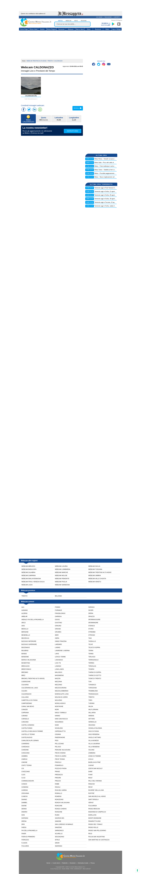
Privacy (93, 863)
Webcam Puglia (61, 581)
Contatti (117, 17)
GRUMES (58, 632)
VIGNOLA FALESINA (95, 728)
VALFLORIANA (93, 709)
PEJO (90, 833)
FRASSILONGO (60, 613)
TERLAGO (91, 657)
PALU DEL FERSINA (95, 781)
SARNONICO (59, 830)
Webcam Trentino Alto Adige (99, 572)
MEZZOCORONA (60, 688)
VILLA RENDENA (94, 747)
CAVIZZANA (25, 753)
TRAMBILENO (93, 691)
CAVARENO (25, 743)
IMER (57, 635)
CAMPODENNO (26, 703)
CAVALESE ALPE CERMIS (30, 740)
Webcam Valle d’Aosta (97, 578)
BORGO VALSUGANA (28, 660)
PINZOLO (58, 762)
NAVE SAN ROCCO (61, 719)
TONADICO (92, 684)
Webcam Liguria (61, 566)
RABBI (57, 784)
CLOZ (23, 778)
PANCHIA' (91, 784)
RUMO (57, 815)
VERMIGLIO (92, 722)
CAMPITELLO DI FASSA (29, 700)
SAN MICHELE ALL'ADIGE (97, 796)
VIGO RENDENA (93, 734)
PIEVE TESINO (60, 759)
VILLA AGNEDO (93, 740)
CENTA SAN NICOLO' (95, 768)
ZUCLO (90, 759)
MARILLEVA (92, 815)
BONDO (24, 653)
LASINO (57, 647)
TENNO (90, 653)
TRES (90, 700)
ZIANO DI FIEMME (94, 756)
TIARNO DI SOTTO (94, 675)
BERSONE (24, 632)
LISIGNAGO (59, 660)
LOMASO (58, 666)
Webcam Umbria (94, 575)
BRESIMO (24, 672)
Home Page (24, 29)
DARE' (90, 771)
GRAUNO (58, 626)
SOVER (90, 610)
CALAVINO (25, 684)
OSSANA (58, 734)
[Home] (35, 26)
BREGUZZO (25, 666)
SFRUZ (57, 840)
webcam (68, 20)
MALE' (90, 778)
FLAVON (24, 843)
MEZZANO (58, 684)
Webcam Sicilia (94, 566)
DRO (23, 824)
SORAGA (91, 607)
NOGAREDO (59, 722)
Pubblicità (65, 863)
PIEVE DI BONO (60, 753)
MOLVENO (58, 700)
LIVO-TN (58, 663)
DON (23, 815)
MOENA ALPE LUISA (62, 694)
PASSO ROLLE (93, 827)
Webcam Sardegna (62, 585)
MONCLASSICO (60, 703)
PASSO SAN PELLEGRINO (97, 830)
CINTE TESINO (26, 765)
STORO (91, 629)
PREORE (58, 778)
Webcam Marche (61, 572)
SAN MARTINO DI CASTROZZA (98, 840)
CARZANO (24, 722)
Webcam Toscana (95, 569)
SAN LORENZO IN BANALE (64, 824)
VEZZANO (91, 725)
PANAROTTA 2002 (94, 821)
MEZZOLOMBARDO (61, 691)
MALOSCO (58, 672)
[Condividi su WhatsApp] (40, 109)
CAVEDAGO (25, 747)
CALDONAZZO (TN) (31, 96)
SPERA (90, 613)
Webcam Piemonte (62, 578)
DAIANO (24, 799)
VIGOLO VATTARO (94, 737)
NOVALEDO (59, 728)
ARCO (23, 622)
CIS (22, 768)
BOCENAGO (25, 647)
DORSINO (24, 818)
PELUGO (58, 747)
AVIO (23, 626)
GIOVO (57, 619)
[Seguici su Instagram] (104, 64)
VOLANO (91, 750)
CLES (23, 774)
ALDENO (24, 613)
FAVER (23, 833)
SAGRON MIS (59, 818)
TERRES (91, 663)
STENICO (91, 626)
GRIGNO (58, 629)
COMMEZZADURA (27, 781)
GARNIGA (58, 616)
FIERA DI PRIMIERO (28, 836)
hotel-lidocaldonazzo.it (31, 99)
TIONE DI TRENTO (94, 678)
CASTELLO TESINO (28, 734)
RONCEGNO (59, 799)
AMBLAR (24, 616)
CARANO (24, 716)
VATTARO (91, 719)
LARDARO (58, 644)
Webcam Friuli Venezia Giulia (32, 581)
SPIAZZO (91, 616)
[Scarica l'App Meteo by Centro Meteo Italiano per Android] (113, 24)
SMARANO (58, 846)
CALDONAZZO (26, 694)
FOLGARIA (25, 846)
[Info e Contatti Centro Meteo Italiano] (109, 64)
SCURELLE (58, 833)
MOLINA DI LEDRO (61, 697)
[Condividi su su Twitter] (29, 109)
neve (76, 20)
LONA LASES (59, 669)
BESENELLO (25, 635)
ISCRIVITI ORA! (72, 131)
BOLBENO (24, 650)
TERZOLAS (92, 666)
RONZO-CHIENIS (60, 809)
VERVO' (91, 802)
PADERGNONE (60, 737)
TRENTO (91, 697)
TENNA (90, 650)
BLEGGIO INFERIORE (28, 641)
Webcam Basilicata (28, 569)
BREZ (23, 675)
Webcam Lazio (27, 585)
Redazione (108, 17)
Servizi (48, 863)
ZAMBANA (91, 753)
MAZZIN (57, 678)
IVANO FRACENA (60, 641)
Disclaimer (73, 863)
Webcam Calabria (28, 572)
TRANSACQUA (93, 694)
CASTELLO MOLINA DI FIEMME (32, 731)
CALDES (24, 691)
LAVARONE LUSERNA (62, 650)
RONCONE (58, 805)
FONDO (57, 607)
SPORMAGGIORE (94, 619)
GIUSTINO (58, 622)
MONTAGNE (59, 706)
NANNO (57, 716)
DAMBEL (24, 802)
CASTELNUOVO (26, 737)
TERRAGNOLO (93, 660)
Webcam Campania (28, 575)
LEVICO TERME (60, 657)
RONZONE (58, 812)
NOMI (57, 725)
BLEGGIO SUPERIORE (29, 644)
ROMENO (58, 796)
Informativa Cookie (83, 863)
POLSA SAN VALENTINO (96, 836)
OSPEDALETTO (60, 731)
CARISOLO (25, 719)
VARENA (91, 716)
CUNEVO (24, 796)
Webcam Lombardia (62, 569)
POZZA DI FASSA (60, 768)
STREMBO (91, 632)
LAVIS (57, 653)
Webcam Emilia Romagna (31, 578)
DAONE (24, 805)
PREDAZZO (59, 774)
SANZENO (58, 827)
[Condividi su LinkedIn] (34, 109)
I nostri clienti (56, 863)
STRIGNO (91, 635)
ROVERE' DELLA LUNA (96, 790)
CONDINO (24, 787)
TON (89, 681)
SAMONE (58, 821)
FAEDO (23, 827)
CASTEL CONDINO (27, 725)
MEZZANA (58, 681)
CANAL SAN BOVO (27, 706)
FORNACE (58, 610)
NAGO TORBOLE (60, 712)
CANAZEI (24, 709)
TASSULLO (92, 641)
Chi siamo (99, 17)
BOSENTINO (25, 663)
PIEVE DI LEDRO (60, 756)
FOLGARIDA (92, 805)
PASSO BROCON (94, 809)
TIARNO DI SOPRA (94, 672)
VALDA (90, 706)
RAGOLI (57, 787)
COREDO (24, 790)
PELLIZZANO (59, 743)
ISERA (57, 638)
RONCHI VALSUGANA (62, 802)
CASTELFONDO (26, 728)
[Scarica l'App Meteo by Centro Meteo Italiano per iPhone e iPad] (119, 24)
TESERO (91, 669)
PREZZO (58, 781)
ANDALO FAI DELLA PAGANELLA (32, 619)
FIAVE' (90, 774)
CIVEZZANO (25, 771)
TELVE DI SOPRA (94, 647)
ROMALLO (58, 793)
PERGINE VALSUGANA (62, 750)
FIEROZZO (25, 840)
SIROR (57, 843)
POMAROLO (59, 765)
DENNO (24, 809)
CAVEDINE (25, 750)
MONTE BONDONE (94, 818)
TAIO (90, 638)
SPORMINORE (93, 622)
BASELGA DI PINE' (94, 762)
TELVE (90, 644)
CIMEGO (24, 759)
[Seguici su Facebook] (94, 64)
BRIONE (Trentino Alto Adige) (33, 678)
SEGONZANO (59, 836)
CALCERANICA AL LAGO (29, 688)
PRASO (57, 771)
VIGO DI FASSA (93, 731)
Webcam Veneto (94, 581)
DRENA (23, 821)
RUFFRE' (91, 793)
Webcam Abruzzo (28, 566)
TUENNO (91, 703)
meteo (60, 20)
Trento (24, 596)
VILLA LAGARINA (94, 743)
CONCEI (24, 784)
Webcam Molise (61, 575)
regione (83, 20)
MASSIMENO (59, 675)
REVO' (90, 787)
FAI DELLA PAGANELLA (29, 830)
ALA (22, 607)
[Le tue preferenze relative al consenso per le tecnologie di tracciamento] (137, 870)
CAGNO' (91, 765)
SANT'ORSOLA (93, 799)
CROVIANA (25, 793)
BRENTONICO (26, 669)
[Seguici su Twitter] (99, 64)
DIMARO (24, 812)
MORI (57, 709)
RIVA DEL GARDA (61, 790)
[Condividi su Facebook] (23, 109)
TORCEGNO (92, 688)
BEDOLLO (24, 629)
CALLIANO (25, 697)
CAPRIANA (25, 712)
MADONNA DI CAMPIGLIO (97, 812)
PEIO (56, 740)
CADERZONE (25, 681)
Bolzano (58, 596)
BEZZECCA (25, 638)
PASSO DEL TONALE (95, 824)
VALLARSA (92, 712)
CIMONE (24, 762)
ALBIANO (24, 610)
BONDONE (25, 657)
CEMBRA (24, 756)
